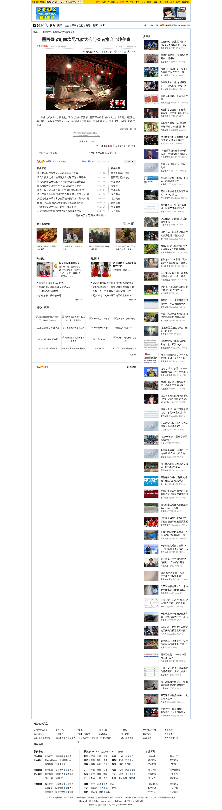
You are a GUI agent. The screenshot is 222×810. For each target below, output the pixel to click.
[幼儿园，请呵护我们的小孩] (125, 339)
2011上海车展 (84, 734)
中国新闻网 (61, 46)
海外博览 (59, 770)
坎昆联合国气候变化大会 (64, 32)
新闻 (86, 756)
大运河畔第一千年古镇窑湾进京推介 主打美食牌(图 (63, 198)
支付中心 (71, 797)
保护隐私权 (119, 797)
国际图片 (59, 774)
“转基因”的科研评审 (49, 291)
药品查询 (174, 760)
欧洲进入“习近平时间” (124, 328)
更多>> (133, 355)
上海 (106, 784)
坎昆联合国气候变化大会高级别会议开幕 (57, 173)
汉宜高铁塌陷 (184, 25)
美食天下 (115, 186)
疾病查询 (152, 774)
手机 (99, 778)
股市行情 (152, 770)
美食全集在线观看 (120, 173)
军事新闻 (38, 784)
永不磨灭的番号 (41, 730)
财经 (86, 760)
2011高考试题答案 (42, 738)
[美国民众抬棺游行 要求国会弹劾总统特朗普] (48, 319)
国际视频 (49, 774)
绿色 (134, 774)
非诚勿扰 (147, 734)
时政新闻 (49, 756)
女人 (143, 2)
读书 (121, 774)
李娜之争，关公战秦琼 (50, 295)
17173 (64, 2)
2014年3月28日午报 (48, 348)
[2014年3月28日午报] (48, 339)
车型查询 (174, 784)
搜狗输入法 (153, 756)
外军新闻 (69, 784)
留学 (127, 770)
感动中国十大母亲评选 (65, 738)
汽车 (131, 2)
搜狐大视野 (169, 730)
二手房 (106, 764)
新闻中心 (37, 32)
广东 (112, 784)
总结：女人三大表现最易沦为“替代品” (112, 291)
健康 (99, 774)
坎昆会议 (115, 181)
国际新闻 (47, 32)
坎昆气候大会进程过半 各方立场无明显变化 (59, 186)
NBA (121, 756)
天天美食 (115, 202)
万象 (57, 764)
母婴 (93, 770)
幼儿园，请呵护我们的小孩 (125, 348)
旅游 (86, 774)
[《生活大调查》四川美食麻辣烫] (46, 235)
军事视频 (59, 788)
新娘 (99, 770)
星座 (105, 770)
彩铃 (108, 788)
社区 (95, 25)
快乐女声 (103, 730)
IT (127, 2)
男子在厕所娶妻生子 (69, 263)
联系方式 (109, 797)
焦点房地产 (72, 2)
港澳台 (69, 756)
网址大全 (152, 778)
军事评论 (49, 788)
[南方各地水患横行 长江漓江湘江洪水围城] (73, 319)
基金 (105, 760)
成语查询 (152, 764)
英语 (134, 770)
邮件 (161, 2)
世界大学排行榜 (171, 738)
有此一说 (49, 778)
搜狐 (49, 2)
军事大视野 (60, 792)
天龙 (86, 788)
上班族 (124, 730)
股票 (93, 760)
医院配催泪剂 (171, 25)
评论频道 (38, 774)
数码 (93, 778)
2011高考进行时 (150, 730)
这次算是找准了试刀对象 (51, 283)
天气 (93, 774)
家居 (99, 764)
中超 (127, 756)
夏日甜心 (60, 730)
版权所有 (139, 801)
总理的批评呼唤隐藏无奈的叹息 (55, 287)
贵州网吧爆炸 (105, 738)
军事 (74, 25)
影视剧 (128, 764)
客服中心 (100, 797)
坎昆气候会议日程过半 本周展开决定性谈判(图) (61, 181)
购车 (93, 764)
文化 (114, 774)
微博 (172, 2)
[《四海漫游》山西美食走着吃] (73, 235)
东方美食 (115, 194)
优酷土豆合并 (156, 25)
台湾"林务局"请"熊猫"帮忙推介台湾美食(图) (59, 211)
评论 (88, 25)
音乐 (127, 760)
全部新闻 (162, 797)
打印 (120, 52)
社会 (67, 25)
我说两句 (186, 2)
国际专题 (69, 770)
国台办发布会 (51, 760)
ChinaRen (56, 2)
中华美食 (115, 190)
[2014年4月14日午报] (99, 319)
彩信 (114, 788)
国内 (52, 25)
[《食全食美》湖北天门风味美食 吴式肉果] (125, 235)
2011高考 (147, 738)
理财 (99, 760)
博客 (167, 2)
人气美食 (115, 211)
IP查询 (173, 764)
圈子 (93, 784)
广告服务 (90, 797)
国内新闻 (38, 756)
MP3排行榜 (175, 770)
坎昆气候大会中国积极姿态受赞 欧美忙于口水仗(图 (63, 194)
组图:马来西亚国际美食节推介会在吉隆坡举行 (60, 202)
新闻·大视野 (43, 307)
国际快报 (49, 770)
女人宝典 (174, 788)
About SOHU (131, 797)
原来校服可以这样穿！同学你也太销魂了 (113, 283)
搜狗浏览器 (153, 784)
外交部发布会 (65, 760)
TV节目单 (152, 788)
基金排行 (174, 756)
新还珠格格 (39, 734)
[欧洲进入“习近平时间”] (125, 319)
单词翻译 (174, 778)
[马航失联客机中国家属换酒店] (73, 339)
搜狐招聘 (81, 797)
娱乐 (113, 2)
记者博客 (69, 774)
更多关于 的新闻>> (90, 215)
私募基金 (103, 734)
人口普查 (168, 734)
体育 (104, 2)
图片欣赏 (174, 774)
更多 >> (78, 299)
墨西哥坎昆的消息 (120, 177)
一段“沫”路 (99, 348)
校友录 (132, 778)
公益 (81, 25)
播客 (155, 2)
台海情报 (59, 784)
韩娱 (121, 760)
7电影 (80, 730)
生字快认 (152, 792)
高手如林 (125, 734)
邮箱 (99, 784)
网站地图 (152, 797)
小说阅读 (174, 792)
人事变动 (59, 756)
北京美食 (115, 198)
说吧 (108, 792)
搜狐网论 (59, 778)
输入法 (94, 792)
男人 (105, 778)
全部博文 (171, 797)
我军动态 (49, 784)
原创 (127, 774)
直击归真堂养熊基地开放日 (102, 153)
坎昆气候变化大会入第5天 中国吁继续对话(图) (60, 190)
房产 (137, 2)
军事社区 (49, 792)
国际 (59, 25)
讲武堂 (70, 792)
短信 (101, 788)
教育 (114, 770)
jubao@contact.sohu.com (122, 805)
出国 (121, 770)
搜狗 (79, 2)
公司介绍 (143, 797)
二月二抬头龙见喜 (48, 153)
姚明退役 (60, 734)
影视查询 (152, 760)
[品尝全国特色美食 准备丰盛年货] (99, 235)
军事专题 (69, 788)
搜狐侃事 (49, 764)
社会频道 (38, 760)
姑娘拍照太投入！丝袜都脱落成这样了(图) (114, 287)
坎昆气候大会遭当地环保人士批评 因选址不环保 (61, 177)
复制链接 (107, 52)
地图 (101, 792)
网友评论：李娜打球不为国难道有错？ (112, 295)
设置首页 (51, 797)
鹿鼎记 (94, 788)
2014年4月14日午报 (99, 328)
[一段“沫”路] (99, 339)
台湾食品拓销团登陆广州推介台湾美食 (56, 207)
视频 (149, 2)
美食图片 (115, 207)
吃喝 (105, 774)
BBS (178, 2)
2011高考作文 (127, 738)
